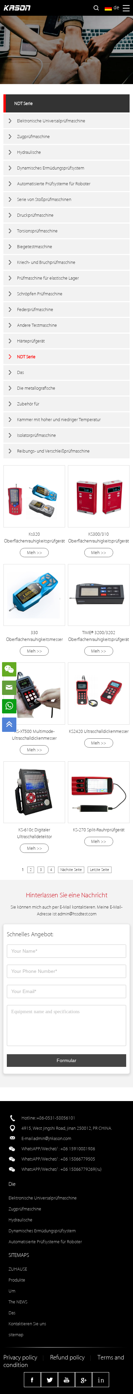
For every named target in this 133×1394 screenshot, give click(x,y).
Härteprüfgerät (31, 341)
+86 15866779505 (77, 1159)
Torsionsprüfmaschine (37, 230)
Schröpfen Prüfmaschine (39, 293)
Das (20, 372)
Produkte (17, 1280)
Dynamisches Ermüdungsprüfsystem (50, 168)
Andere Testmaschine (37, 325)
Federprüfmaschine (35, 309)
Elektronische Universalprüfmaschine (51, 120)
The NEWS (18, 1301)
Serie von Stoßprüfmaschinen (44, 199)
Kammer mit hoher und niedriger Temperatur (59, 419)
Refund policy (67, 1357)
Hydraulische (29, 152)
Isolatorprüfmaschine (36, 435)
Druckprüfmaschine (35, 215)
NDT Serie (23, 103)
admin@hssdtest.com (77, 913)
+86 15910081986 (77, 1148)
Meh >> (34, 552)
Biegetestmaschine (34, 246)
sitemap (16, 1334)
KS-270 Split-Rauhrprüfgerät (98, 829)
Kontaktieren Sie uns (27, 1323)
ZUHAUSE (18, 1269)
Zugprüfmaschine (33, 136)
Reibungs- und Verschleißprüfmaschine (53, 451)
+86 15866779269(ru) (81, 1169)
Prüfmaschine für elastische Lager (48, 278)
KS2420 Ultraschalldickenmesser (99, 731)
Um (12, 1291)
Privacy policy (20, 1357)
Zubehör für (28, 403)
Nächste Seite (71, 870)
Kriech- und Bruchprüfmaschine (46, 262)
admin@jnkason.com (52, 1138)
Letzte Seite (99, 870)
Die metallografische (36, 388)
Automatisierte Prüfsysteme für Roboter (53, 183)
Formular (66, 1060)
